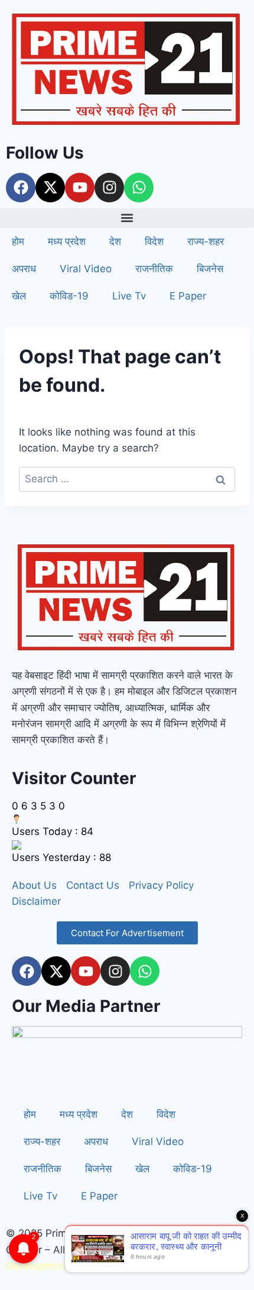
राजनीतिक (154, 269)
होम (18, 241)
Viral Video (86, 269)
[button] (127, 218)
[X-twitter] (50, 187)
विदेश (154, 241)
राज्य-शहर (205, 241)
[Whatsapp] (139, 187)
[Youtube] (80, 187)
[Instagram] (109, 187)
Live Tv (129, 296)
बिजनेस (210, 269)
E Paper (188, 296)
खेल (19, 296)
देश (115, 241)
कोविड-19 (69, 296)
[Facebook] (20, 187)
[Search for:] (127, 479)
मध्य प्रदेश (67, 241)
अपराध (24, 269)
